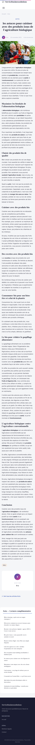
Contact (4, 732)
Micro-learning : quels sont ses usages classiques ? (14, 618)
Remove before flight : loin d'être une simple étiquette (16, 641)
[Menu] (3, 7)
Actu (8, 14)
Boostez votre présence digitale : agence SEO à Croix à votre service (17, 630)
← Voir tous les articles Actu (11, 596)
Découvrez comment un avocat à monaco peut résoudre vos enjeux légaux (17, 624)
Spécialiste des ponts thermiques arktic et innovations (15, 681)
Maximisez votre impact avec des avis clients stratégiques (16, 665)
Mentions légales (7, 729)
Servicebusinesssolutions (14, 2)
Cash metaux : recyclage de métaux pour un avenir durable (16, 671)
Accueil (4, 14)
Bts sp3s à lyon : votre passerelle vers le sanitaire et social (15, 635)
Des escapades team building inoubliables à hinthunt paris (16, 653)
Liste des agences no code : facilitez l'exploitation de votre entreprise (14, 647)
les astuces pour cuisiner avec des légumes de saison (17, 659)
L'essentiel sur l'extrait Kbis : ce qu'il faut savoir (17, 676)
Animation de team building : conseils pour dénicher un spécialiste (16, 687)
